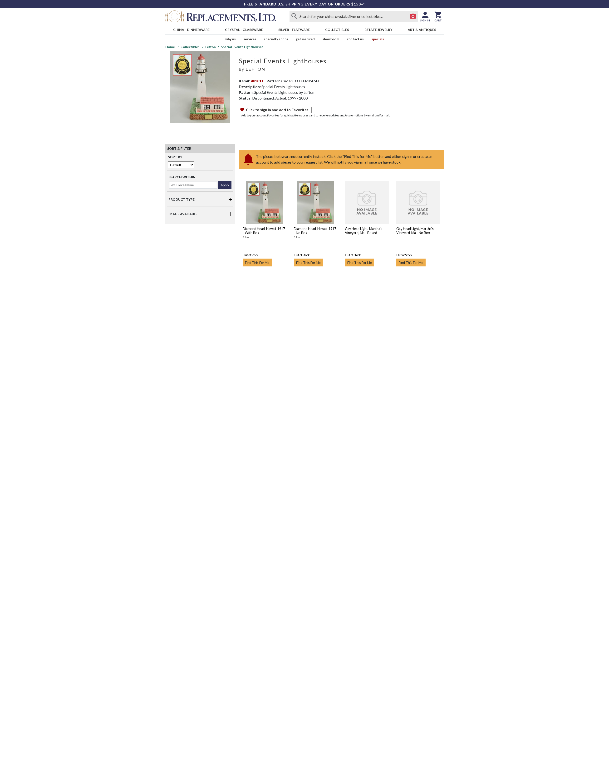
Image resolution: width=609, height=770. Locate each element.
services (249, 39)
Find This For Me (257, 262)
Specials (377, 39)
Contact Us (355, 39)
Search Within (182, 177)
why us (230, 39)
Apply (225, 185)
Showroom (330, 39)
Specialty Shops (276, 39)
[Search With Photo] (413, 16)
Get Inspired (305, 39)
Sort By (175, 157)
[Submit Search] (294, 16)
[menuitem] (191, 29)
